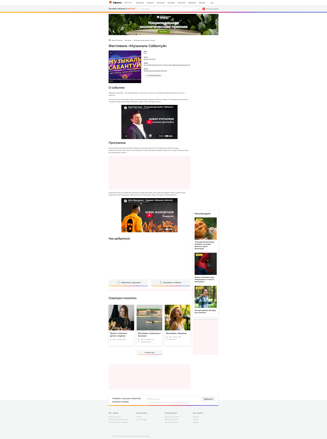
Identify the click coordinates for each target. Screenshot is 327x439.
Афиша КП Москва (117, 40)
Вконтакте (196, 417)
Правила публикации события (118, 419)
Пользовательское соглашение (118, 422)
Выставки (171, 2)
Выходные (140, 2)
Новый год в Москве (171, 419)
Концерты (150, 2)
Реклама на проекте (212, 9)
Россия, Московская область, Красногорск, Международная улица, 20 (167, 65)
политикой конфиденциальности (180, 402)
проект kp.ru (128, 2)
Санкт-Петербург (142, 419)
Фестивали (161, 2)
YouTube (195, 419)
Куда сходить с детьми (172, 417)
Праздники (192, 2)
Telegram (195, 422)
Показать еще (149, 352)
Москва (139, 417)
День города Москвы (171, 422)
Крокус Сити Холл (149, 59)
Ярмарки (202, 2)
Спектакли (181, 2)
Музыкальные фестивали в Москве (144, 40)
